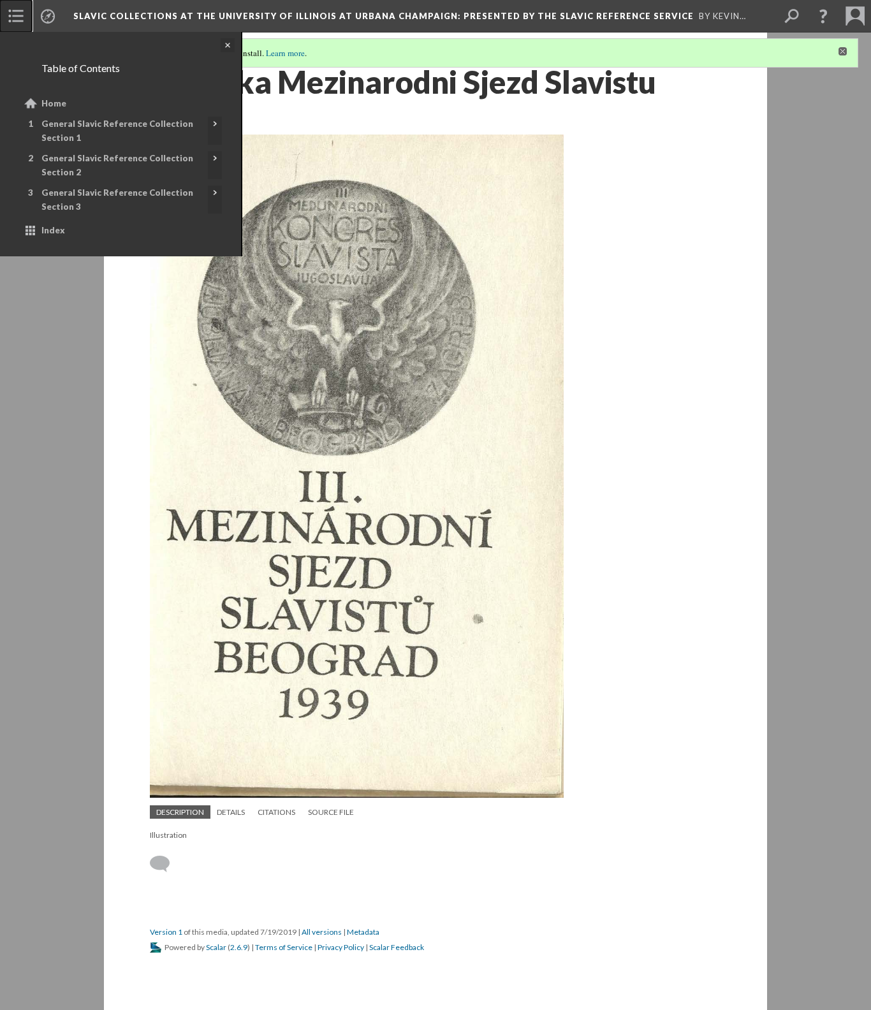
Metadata (363, 932)
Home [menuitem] (53, 103)
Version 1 (166, 932)
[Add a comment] (165, 864)
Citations (276, 812)
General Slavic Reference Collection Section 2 (117, 165)
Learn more (285, 53)
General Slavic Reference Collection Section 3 (117, 199)
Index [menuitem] (53, 230)
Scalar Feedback (396, 947)
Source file (331, 812)
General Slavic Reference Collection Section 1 (117, 131)
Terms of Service (283, 947)
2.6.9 (238, 947)
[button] (823, 16)
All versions (322, 932)
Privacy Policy (341, 947)
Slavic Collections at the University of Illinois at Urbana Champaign (383, 16)
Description (180, 812)
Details (231, 812)
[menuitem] (16, 16)
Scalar (216, 947)
